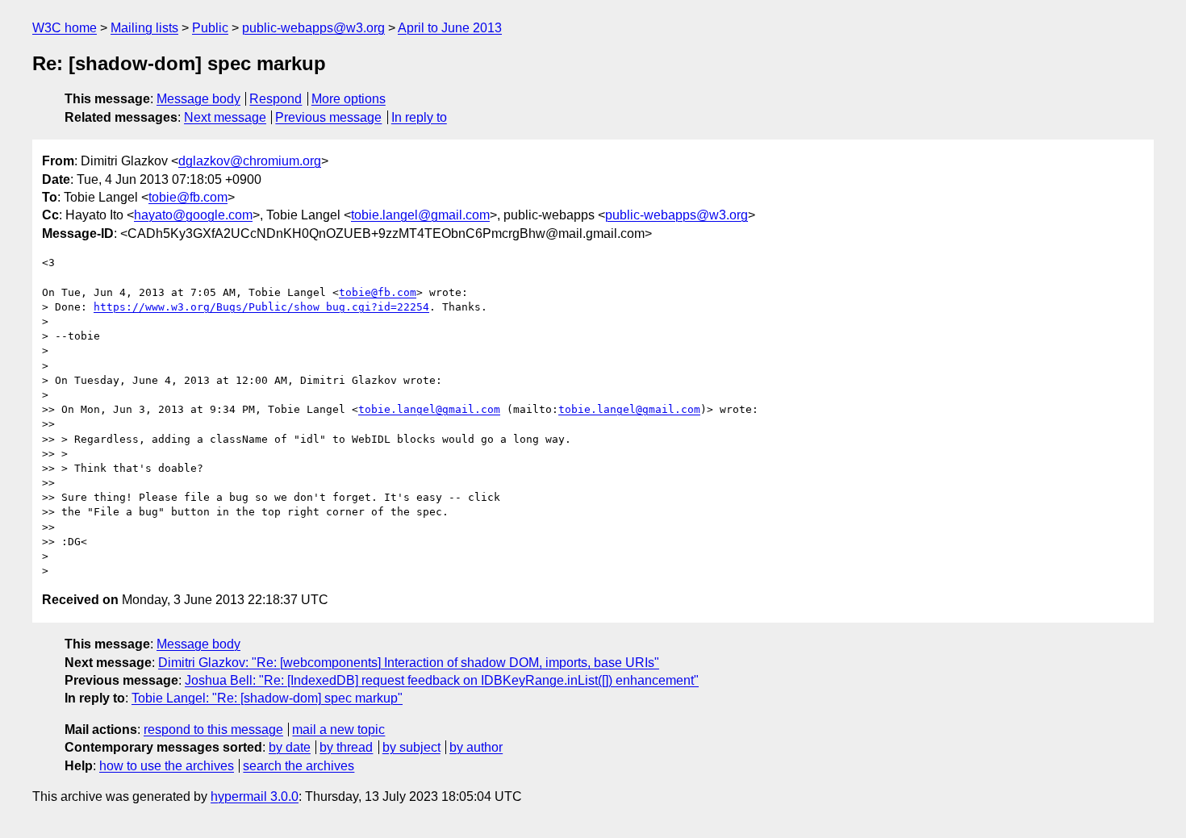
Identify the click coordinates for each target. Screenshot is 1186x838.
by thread (346, 747)
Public (210, 28)
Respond (275, 99)
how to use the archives (166, 766)
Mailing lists (144, 28)
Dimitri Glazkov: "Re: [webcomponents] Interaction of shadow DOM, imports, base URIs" (408, 662)
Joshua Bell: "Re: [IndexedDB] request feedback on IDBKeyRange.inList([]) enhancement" (442, 680)
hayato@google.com (193, 215)
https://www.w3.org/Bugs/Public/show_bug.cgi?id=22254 (261, 307)
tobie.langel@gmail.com (420, 215)
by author (476, 747)
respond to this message (213, 729)
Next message (225, 117)
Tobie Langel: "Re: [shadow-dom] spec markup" (267, 698)
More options (348, 99)
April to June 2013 (450, 28)
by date (290, 747)
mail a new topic (338, 729)
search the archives (298, 766)
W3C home (64, 28)
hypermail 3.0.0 (255, 796)
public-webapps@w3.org (313, 28)
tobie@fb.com (188, 197)
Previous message (328, 117)
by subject (411, 747)
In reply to (419, 117)
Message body (198, 99)
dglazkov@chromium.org (249, 161)
